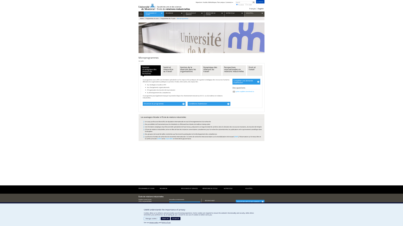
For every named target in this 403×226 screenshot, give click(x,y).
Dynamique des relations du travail (210, 69)
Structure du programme (154, 104)
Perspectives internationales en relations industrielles (234, 69)
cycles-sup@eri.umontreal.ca (245, 91)
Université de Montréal (147, 7)
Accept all (175, 218)
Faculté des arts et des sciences (169, 7)
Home (142, 18)
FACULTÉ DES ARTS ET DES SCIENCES (248, 202)
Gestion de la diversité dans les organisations (188, 69)
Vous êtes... (249, 188)
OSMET (159, 139)
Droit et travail (252, 68)
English (261, 9)
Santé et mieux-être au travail (168, 69)
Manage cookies (151, 219)
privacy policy (153, 222)
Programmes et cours (152, 18)
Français (252, 9)
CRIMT (236, 137)
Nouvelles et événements (176, 199)
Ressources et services (189, 188)
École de (173, 9)
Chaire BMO (169, 139)
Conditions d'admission (198, 104)
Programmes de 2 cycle (168, 18)
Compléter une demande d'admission (243, 82)
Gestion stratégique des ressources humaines (149, 70)
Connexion (228, 2)
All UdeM (249, 5)
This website (241, 5)
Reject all (165, 218)
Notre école (228, 188)
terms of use (166, 222)
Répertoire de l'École (210, 188)
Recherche (163, 188)
